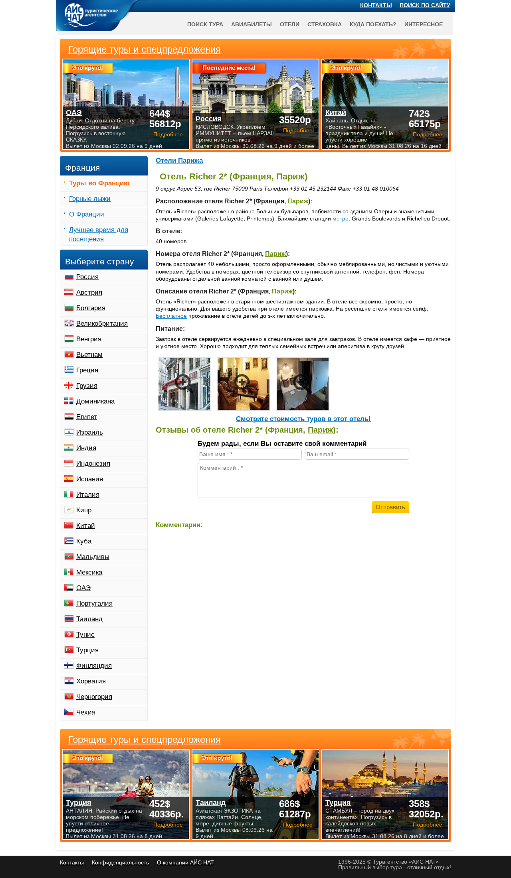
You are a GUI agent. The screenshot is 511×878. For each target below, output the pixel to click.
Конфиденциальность (120, 862)
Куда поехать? (373, 24)
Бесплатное (171, 316)
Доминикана (95, 401)
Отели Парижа (179, 160)
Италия (87, 494)
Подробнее (168, 824)
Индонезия (93, 463)
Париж (297, 201)
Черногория (94, 697)
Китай (85, 526)
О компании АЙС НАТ (185, 862)
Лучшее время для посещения (98, 234)
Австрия (89, 292)
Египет (86, 417)
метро (341, 218)
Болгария (90, 308)
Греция (87, 370)
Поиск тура (205, 24)
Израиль (89, 432)
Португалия (94, 603)
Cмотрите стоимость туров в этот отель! (303, 419)
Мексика (89, 572)
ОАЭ (83, 588)
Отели (289, 24)
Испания (89, 479)
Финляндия (94, 665)
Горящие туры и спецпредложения (144, 739)
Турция (87, 650)
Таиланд (89, 619)
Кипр (83, 510)
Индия (86, 448)
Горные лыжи (90, 199)
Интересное (423, 24)
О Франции (86, 214)
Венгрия (88, 339)
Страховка (324, 24)
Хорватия (91, 681)
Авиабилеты (251, 24)
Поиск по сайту (425, 5)
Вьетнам (89, 354)
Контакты (376, 5)
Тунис (85, 634)
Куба (83, 541)
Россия (87, 277)
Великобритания (102, 323)
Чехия (85, 712)
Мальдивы (92, 557)
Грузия (86, 386)
